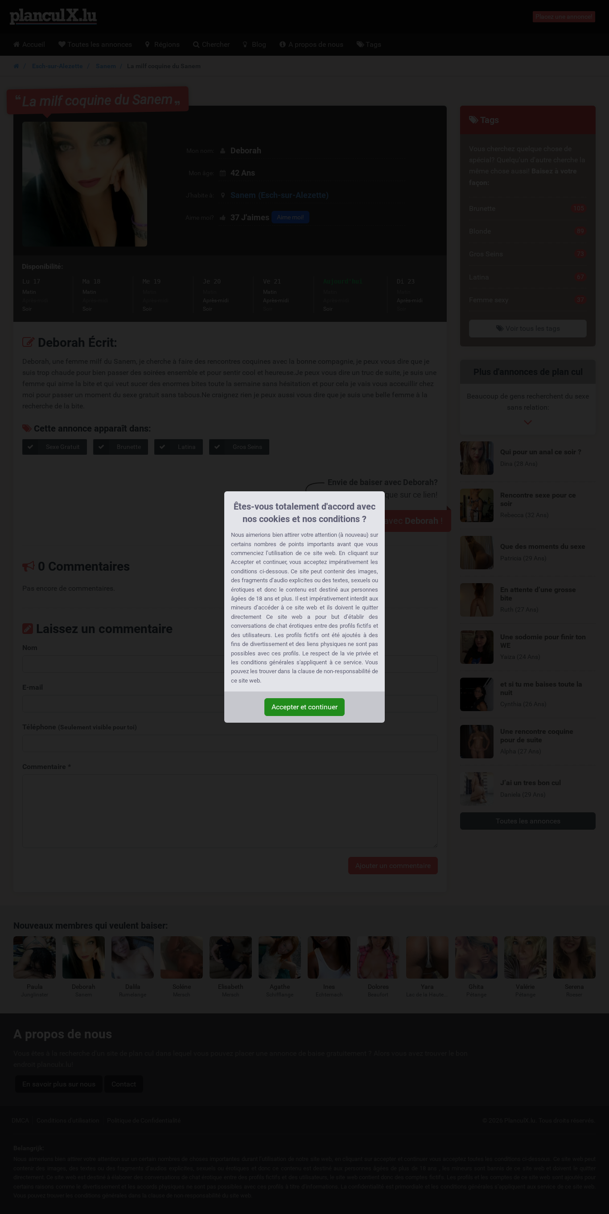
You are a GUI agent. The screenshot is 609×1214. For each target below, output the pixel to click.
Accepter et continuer (304, 707)
